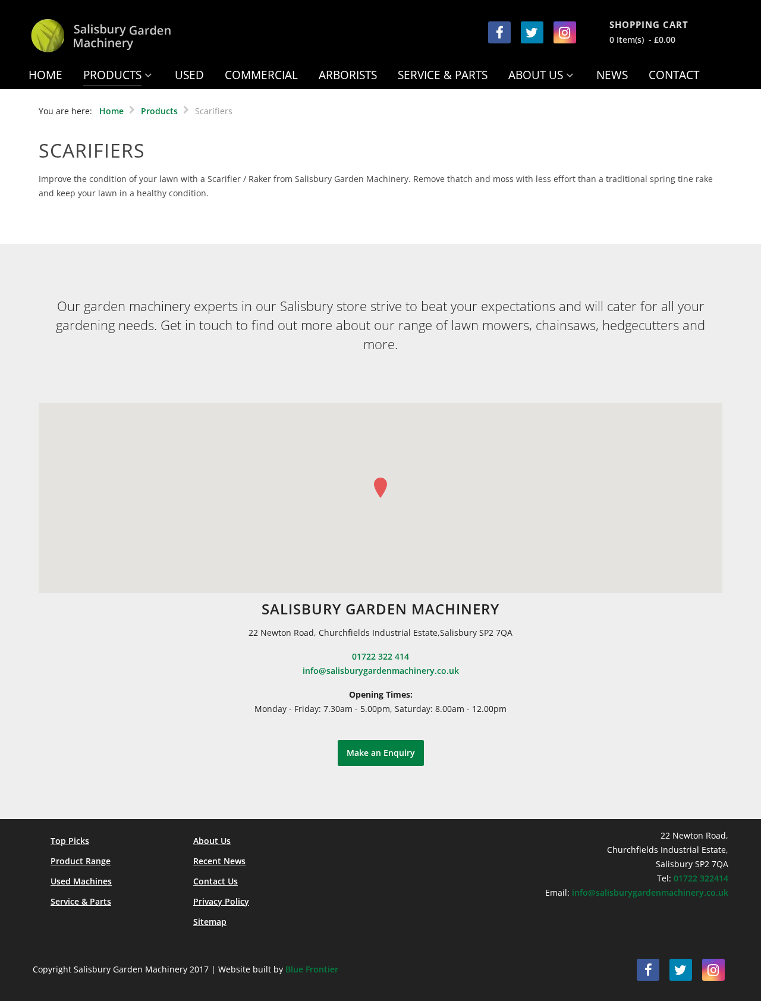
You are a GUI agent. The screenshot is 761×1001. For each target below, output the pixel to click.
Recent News (219, 861)
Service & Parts (81, 901)
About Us (212, 840)
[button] (380, 488)
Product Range (81, 861)
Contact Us (215, 881)
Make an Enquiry (381, 752)
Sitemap (210, 921)
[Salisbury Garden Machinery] (126, 36)
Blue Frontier (311, 969)
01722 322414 (701, 878)
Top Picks (70, 840)
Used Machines (81, 881)
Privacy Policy (221, 901)
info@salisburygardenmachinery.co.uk (381, 670)
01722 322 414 (380, 656)
